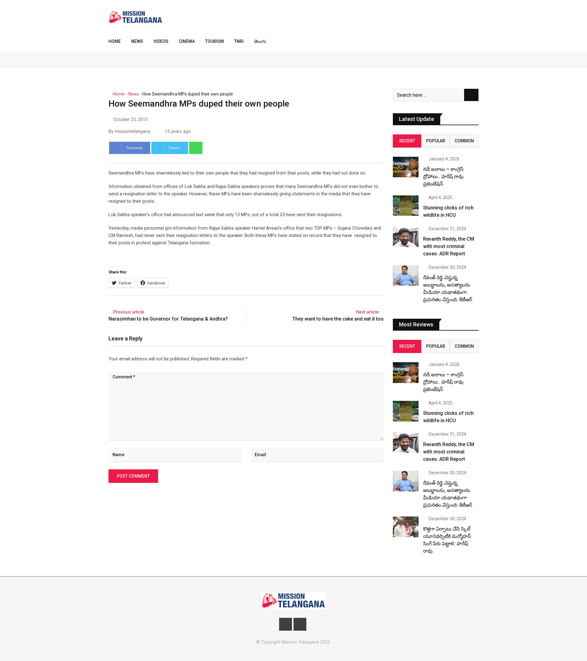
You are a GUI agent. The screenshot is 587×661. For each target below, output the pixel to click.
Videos (160, 41)
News (137, 41)
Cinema (187, 41)
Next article (367, 312)
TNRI (239, 41)
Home (115, 41)
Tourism (214, 41)
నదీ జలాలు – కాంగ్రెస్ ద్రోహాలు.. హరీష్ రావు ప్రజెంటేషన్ (443, 176)
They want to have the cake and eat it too (338, 319)
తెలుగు (260, 41)
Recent (407, 140)
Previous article (128, 312)
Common (464, 140)
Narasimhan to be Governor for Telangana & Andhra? (168, 319)
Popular (435, 140)
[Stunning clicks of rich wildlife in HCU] (406, 205)
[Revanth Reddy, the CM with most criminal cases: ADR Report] (406, 237)
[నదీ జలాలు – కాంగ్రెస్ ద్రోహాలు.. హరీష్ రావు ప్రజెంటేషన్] (406, 167)
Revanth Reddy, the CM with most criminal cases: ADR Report (448, 246)
